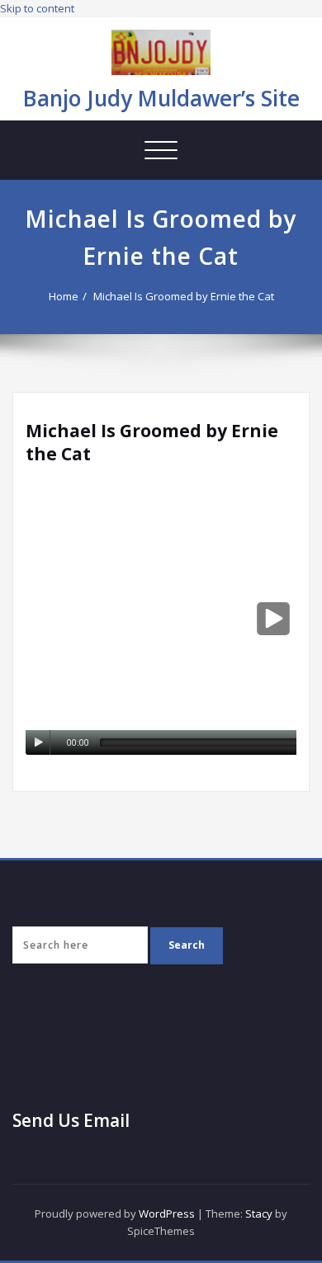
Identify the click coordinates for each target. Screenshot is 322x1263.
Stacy (258, 1213)
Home (63, 296)
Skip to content (37, 8)
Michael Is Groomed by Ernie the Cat (183, 296)
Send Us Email (71, 1120)
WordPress (167, 1213)
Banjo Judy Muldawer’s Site (161, 98)
